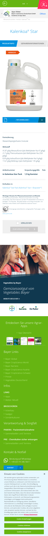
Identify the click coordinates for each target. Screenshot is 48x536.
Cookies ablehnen (24, 525)
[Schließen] (1, 13)
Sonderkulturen (12, 417)
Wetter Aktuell (11, 400)
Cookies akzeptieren (24, 532)
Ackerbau (9, 410)
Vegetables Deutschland (16, 380)
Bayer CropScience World (17, 362)
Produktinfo (8, 43)
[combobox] (24, 120)
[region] (24, 503)
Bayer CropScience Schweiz (17, 373)
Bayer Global (11, 359)
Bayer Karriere (11, 366)
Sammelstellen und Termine (18, 433)
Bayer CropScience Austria (17, 369)
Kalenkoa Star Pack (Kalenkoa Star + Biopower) (22, 188)
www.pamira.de (7, 213)
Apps (7, 396)
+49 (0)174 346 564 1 (20, 461)
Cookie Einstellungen (24, 519)
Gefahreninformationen (32, 43)
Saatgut (8, 414)
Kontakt (10, 468)
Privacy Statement (30, 514)
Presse (8, 376)
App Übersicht (24, 332)
